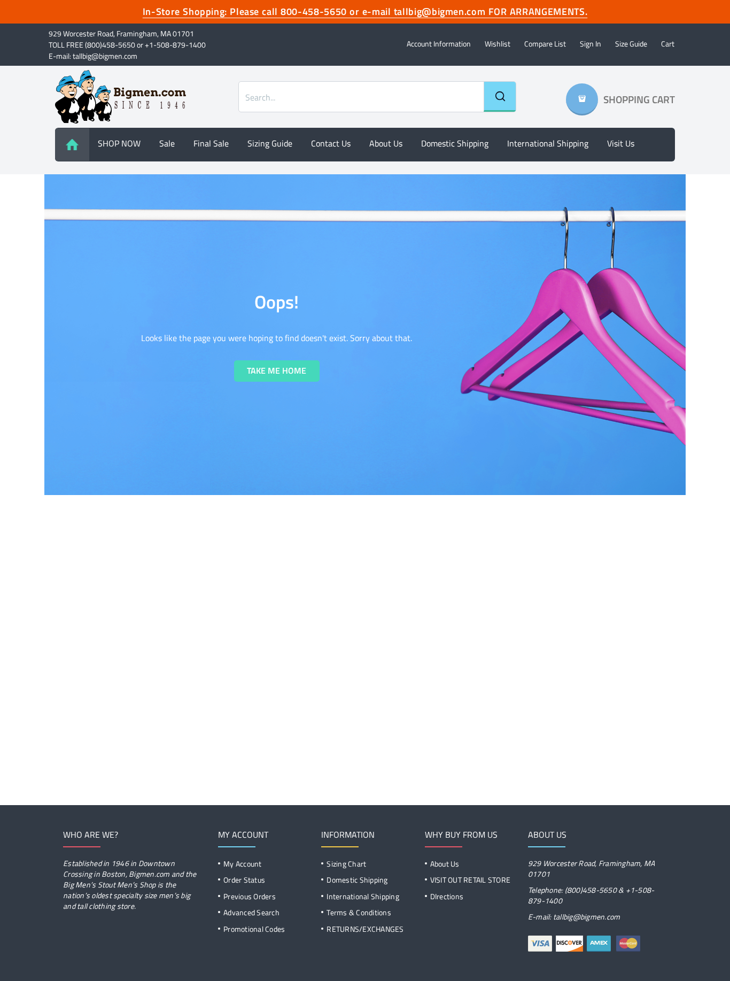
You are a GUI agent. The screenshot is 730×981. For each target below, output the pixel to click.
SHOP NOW (119, 143)
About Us (445, 863)
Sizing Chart (346, 863)
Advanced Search (251, 912)
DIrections (447, 896)
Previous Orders (249, 896)
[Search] (500, 97)
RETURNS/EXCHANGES (365, 928)
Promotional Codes (254, 928)
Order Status (244, 879)
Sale (167, 143)
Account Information (439, 43)
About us (385, 143)
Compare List (545, 43)
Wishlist (497, 43)
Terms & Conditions (359, 912)
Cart (667, 43)
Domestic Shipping (454, 143)
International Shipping (547, 143)
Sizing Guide (269, 143)
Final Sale (211, 143)
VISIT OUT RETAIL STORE (470, 879)
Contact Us (331, 143)
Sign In (590, 43)
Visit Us (620, 143)
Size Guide (631, 43)
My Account (242, 863)
